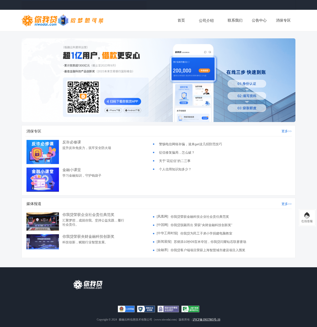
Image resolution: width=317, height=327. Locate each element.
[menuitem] (206, 20)
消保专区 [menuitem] (283, 20)
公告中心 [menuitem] (259, 20)
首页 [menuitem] (181, 20)
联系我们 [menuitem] (235, 20)
